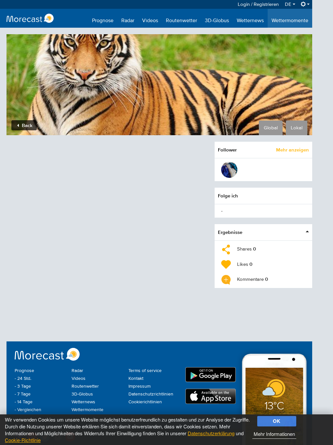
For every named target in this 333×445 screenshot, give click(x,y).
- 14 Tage (24, 402)
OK (276, 420)
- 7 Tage (23, 394)
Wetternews (250, 20)
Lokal (296, 127)
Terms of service (145, 370)
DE (289, 4)
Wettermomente (290, 20)
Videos (150, 20)
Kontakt (135, 378)
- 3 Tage (23, 386)
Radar (127, 20)
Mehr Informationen (274, 433)
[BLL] (229, 170)
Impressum (139, 386)
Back (26, 125)
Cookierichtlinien (145, 402)
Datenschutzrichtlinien (150, 394)
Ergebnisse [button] (230, 232)
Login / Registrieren (258, 4)
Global (271, 127)
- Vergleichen (28, 410)
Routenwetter (181, 20)
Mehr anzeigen (292, 149)
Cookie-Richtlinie (23, 440)
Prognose (102, 20)
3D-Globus (217, 20)
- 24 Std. (23, 378)
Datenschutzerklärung (211, 433)
